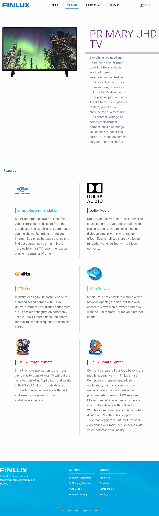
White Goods (75, 489)
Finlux (16, 5)
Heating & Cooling (78, 494)
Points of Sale (93, 5)
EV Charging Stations (79, 483)
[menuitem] (24, 5)
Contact (114, 5)
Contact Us (105, 477)
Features (10, 170)
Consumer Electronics (80, 477)
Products (72, 5)
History (103, 494)
